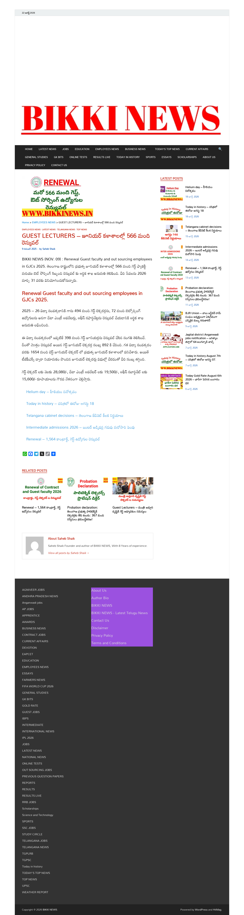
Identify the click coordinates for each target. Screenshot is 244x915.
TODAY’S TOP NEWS (167, 149)
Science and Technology (37, 815)
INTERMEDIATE (32, 725)
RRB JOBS (29, 802)
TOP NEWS (82, 229)
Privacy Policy (35, 165)
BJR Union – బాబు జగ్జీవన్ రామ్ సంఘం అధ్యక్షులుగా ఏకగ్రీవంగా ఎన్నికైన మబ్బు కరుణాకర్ (203, 316)
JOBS (65, 149)
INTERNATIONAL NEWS (38, 731)
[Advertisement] (122, 57)
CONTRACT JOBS (34, 635)
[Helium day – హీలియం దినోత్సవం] (171, 187)
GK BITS (58, 157)
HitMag (217, 909)
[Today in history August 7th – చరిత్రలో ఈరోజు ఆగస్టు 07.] (171, 356)
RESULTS (28, 789)
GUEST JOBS (31, 712)
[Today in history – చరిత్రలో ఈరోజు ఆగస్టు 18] (171, 207)
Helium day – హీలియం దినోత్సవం (51, 391)
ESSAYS (166, 157)
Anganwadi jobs (32, 602)
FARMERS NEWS (33, 680)
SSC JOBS (29, 828)
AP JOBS (28, 609)
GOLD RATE (30, 705)
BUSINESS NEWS (135, 149)
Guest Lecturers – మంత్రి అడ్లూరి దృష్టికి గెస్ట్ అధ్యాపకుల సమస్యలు (133, 509)
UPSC (26, 886)
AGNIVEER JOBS (33, 590)
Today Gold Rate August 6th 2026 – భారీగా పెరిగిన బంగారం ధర (203, 379)
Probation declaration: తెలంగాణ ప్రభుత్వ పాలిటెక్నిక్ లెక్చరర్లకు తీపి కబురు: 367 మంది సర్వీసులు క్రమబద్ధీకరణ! (85, 513)
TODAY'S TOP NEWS (36, 873)
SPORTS (151, 157)
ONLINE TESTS (78, 157)
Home (29, 149)
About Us (209, 157)
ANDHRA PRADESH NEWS (40, 596)
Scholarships (187, 157)
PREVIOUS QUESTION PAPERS (43, 776)
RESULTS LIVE (101, 157)
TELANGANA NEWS (66, 229)
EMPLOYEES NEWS (107, 149)
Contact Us (59, 165)
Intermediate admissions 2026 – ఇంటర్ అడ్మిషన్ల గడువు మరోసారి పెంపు (80, 427)
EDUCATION (82, 149)
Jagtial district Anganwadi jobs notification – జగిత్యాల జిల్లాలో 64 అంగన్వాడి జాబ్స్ (202, 338)
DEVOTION (29, 647)
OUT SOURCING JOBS (37, 770)
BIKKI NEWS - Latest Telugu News (119, 612)
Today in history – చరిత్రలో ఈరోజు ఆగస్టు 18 (60, 403)
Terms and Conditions (108, 642)
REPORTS (28, 783)
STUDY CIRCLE (32, 834)
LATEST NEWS (47, 149)
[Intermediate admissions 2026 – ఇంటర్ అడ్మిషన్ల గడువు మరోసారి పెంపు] (171, 247)
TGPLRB (27, 853)
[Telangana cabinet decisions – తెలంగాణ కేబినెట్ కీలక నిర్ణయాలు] (171, 227)
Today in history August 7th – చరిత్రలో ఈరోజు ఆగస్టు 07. (203, 357)
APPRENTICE (31, 615)
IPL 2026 (28, 738)
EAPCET (27, 654)
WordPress (201, 909)
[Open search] (220, 149)
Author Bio (100, 597)
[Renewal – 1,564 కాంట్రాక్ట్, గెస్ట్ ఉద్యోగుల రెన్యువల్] (42, 491)
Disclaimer (99, 627)
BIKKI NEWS (101, 605)
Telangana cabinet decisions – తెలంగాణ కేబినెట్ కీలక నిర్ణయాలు (74, 415)
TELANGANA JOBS (35, 841)
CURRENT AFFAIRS (197, 149)
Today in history (128, 157)
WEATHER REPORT (35, 892)
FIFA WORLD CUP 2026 (37, 686)
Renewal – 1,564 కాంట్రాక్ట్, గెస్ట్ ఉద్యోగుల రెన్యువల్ (63, 439)
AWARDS (28, 622)
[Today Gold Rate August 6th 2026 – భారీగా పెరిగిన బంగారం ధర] (171, 376)
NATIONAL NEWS (34, 757)
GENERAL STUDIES (36, 157)
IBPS (25, 718)
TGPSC (26, 860)
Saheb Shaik (49, 248)
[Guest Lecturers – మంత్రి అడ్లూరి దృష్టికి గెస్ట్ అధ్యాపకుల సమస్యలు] (133, 491)
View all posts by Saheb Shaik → (68, 553)
